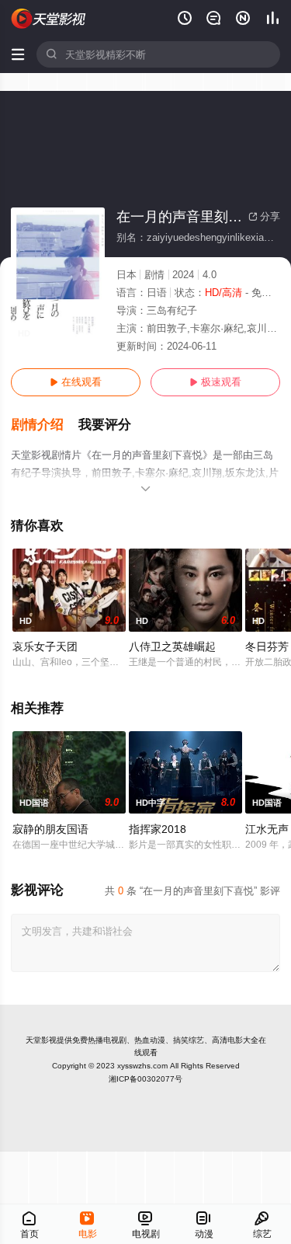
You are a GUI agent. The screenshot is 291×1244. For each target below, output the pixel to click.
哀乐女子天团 (45, 646)
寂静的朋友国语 (50, 829)
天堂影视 (41, 1040)
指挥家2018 (157, 829)
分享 (264, 216)
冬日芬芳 (267, 646)
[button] (44, 425)
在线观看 (76, 382)
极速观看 (215, 382)
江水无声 (267, 829)
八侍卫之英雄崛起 (172, 646)
